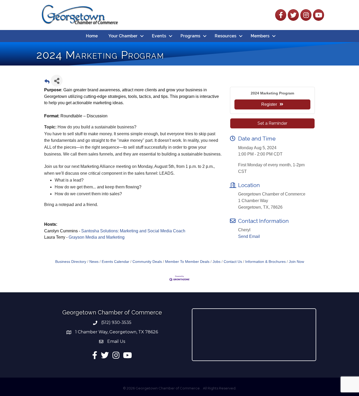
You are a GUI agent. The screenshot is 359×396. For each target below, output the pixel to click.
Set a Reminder (272, 123)
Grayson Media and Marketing (97, 237)
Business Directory (70, 262)
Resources (225, 35)
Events (159, 35)
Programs (190, 35)
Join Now (296, 262)
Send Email (249, 236)
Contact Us (233, 262)
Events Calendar (115, 262)
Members (260, 35)
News (94, 262)
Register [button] (269, 104)
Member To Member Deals (187, 262)
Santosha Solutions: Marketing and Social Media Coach (133, 231)
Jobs (216, 262)
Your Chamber (123, 35)
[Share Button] (57, 81)
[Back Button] (46, 82)
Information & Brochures (265, 262)
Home (92, 35)
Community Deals (147, 262)
